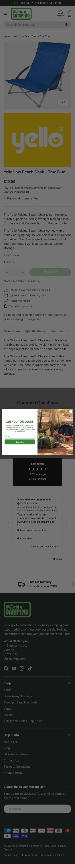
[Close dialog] (70, 411)
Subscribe (20, 442)
